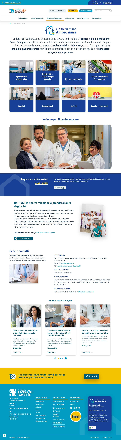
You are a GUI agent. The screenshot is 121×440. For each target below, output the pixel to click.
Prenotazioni (47, 106)
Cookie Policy (95, 437)
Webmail (57, 411)
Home (10, 23)
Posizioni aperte (74, 401)
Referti (74, 106)
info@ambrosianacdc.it (66, 263)
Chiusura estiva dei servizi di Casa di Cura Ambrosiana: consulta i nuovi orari (25, 333)
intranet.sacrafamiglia (59, 420)
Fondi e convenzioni (99, 106)
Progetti (38, 413)
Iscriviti (93, 376)
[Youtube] (79, 408)
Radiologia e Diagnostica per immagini (47, 76)
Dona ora (73, 11)
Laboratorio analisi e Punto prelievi (99, 77)
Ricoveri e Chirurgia (73, 79)
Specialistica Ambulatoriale (21, 77)
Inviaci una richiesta (58, 401)
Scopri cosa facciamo (24, 238)
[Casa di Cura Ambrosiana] (106, 3)
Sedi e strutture (69, 18)
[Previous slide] (55, 358)
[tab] (58, 358)
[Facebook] (71, 408)
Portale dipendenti (60, 408)
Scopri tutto (58, 187)
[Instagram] (74, 408)
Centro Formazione (41, 415)
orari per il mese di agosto (45, 233)
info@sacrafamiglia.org (21, 408)
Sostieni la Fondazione (59, 426)
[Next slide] (66, 358)
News (37, 410)
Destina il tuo (76, 417)
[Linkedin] (77, 408)
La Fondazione (40, 401)
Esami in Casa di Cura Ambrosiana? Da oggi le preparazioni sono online (95, 332)
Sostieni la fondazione (58, 11)
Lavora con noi (86, 11)
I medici (21, 106)
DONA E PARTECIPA (41, 421)
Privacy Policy (107, 437)
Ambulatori (38, 407)
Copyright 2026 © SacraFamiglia (19, 437)
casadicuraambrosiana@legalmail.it (69, 266)
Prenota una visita (95, 2)
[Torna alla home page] (17, 11)
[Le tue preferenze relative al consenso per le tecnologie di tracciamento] (4, 435)
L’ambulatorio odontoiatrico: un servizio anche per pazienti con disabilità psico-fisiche (59, 333)
